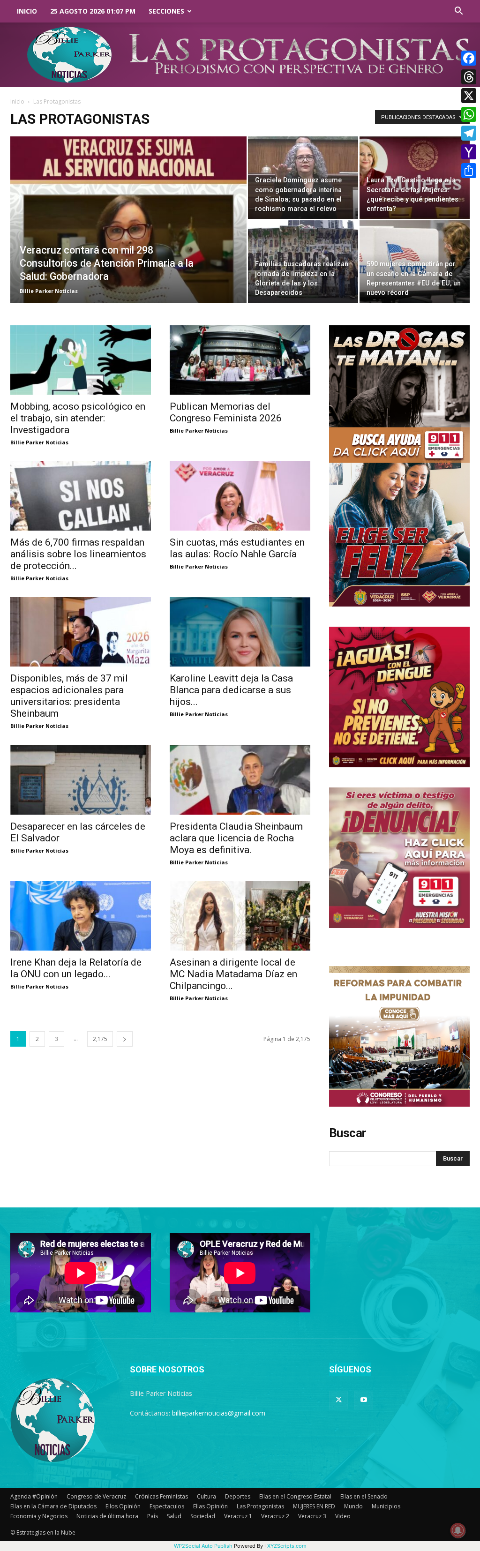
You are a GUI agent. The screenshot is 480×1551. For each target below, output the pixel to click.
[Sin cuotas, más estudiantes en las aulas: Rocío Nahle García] (240, 496)
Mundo (353, 1506)
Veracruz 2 (275, 1516)
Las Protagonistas (260, 1506)
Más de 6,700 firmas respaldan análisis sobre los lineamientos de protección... (78, 554)
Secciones (166, 11)
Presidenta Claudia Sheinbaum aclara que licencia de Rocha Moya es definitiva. (236, 838)
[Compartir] (468, 170)
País (152, 1516)
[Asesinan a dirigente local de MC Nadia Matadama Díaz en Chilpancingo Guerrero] (240, 916)
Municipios (386, 1506)
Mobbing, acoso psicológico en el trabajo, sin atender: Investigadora (77, 418)
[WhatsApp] (468, 114)
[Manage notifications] (457, 1530)
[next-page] (125, 1039)
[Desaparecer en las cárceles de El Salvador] (80, 779)
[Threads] (468, 76)
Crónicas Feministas (161, 1496)
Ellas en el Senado (364, 1496)
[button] (458, 11)
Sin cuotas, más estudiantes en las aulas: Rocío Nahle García (237, 548)
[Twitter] (338, 1400)
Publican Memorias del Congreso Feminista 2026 (226, 412)
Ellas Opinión (210, 1506)
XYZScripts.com (287, 1546)
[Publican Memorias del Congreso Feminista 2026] (240, 360)
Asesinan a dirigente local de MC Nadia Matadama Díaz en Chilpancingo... (233, 974)
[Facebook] (468, 58)
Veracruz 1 (238, 1516)
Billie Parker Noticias (49, 290)
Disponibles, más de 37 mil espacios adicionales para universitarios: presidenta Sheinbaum (69, 696)
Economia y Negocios (39, 1516)
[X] (468, 95)
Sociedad (202, 1516)
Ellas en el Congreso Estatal (295, 1496)
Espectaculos (167, 1506)
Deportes (237, 1496)
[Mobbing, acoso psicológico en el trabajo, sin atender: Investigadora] (80, 360)
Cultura (206, 1496)
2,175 (100, 1039)
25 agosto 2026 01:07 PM (92, 11)
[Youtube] (363, 1400)
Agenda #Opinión (34, 1496)
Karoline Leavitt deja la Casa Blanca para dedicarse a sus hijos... (231, 690)
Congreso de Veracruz (96, 1496)
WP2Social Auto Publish (203, 1546)
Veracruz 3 (312, 1516)
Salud (174, 1516)
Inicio (27, 11)
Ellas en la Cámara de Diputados (53, 1506)
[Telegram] (468, 133)
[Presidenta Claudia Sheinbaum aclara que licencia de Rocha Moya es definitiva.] (240, 779)
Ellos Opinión (123, 1506)
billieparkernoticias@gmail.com (218, 1413)
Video (343, 1516)
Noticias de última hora (107, 1516)
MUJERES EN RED (314, 1506)
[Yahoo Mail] (468, 151)
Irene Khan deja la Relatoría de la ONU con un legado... (76, 968)
